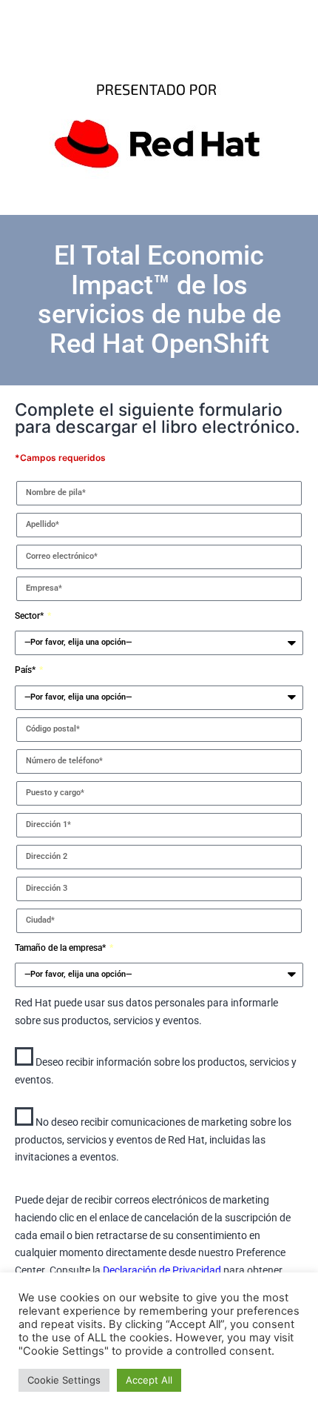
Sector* (30, 616)
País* (26, 670)
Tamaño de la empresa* (61, 948)
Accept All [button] (149, 1380)
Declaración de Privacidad (163, 1270)
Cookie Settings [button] (64, 1380)
